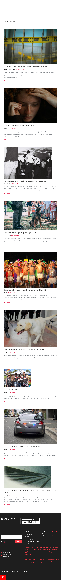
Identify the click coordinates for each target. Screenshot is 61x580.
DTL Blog (13, 69)
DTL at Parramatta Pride (11, 389)
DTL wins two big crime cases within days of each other (22, 446)
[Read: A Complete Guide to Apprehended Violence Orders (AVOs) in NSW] (30, 46)
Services (26, 4)
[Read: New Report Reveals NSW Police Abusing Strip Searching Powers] (28, 162)
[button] (28, 4)
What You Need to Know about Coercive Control (19, 125)
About (32, 4)
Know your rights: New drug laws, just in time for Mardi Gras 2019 (25, 290)
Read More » (7, 81)
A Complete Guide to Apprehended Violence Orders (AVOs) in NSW (26, 66)
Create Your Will (50, 4)
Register (25, 9)
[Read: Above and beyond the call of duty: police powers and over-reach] (30, 328)
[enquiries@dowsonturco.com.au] (10, 550)
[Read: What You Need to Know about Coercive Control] (30, 105)
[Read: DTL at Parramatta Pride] (17, 378)
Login (57, 4)
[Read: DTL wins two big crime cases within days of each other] (30, 426)
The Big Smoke (23, 571)
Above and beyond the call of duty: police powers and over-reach (24, 349)
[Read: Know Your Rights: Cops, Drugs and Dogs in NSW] (30, 215)
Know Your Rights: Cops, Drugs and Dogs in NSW (20, 233)
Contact (43, 4)
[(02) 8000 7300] (5, 552)
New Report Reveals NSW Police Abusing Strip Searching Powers (25, 181)
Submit (18, 541)
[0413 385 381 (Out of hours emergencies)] (11, 555)
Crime (9, 69)
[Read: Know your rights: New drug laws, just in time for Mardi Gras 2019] (30, 270)
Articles (5, 69)
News (36, 4)
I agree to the (7, 542)
